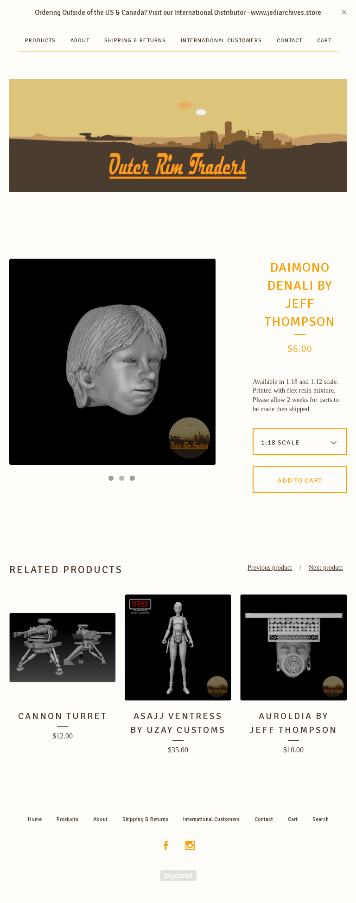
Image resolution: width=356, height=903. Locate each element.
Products (40, 40)
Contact (289, 40)
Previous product (270, 567)
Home (35, 819)
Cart (324, 40)
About (79, 40)
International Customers (221, 40)
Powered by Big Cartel (178, 875)
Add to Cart (300, 480)
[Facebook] (166, 846)
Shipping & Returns (135, 40)
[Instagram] (190, 846)
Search (320, 819)
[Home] (178, 135)
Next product (326, 567)
